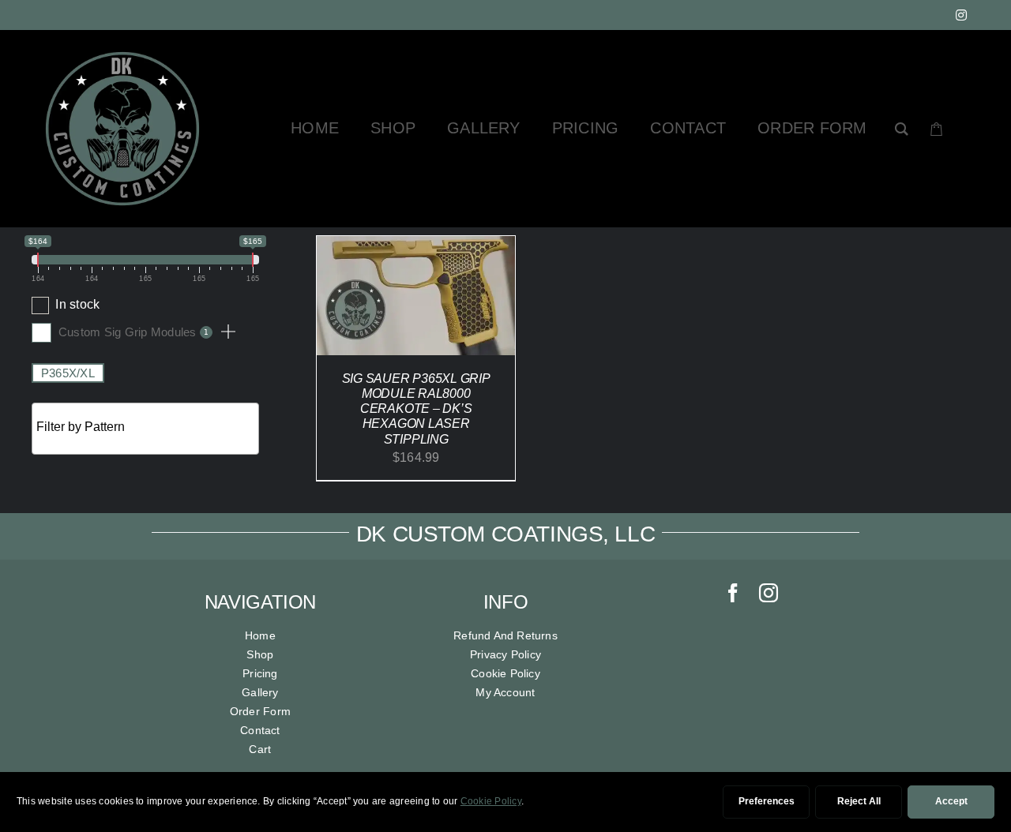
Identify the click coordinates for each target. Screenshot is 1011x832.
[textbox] (149, 427)
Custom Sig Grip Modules (133, 332)
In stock (77, 304)
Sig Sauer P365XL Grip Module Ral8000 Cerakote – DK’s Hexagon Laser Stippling (416, 409)
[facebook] (732, 592)
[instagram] (961, 15)
